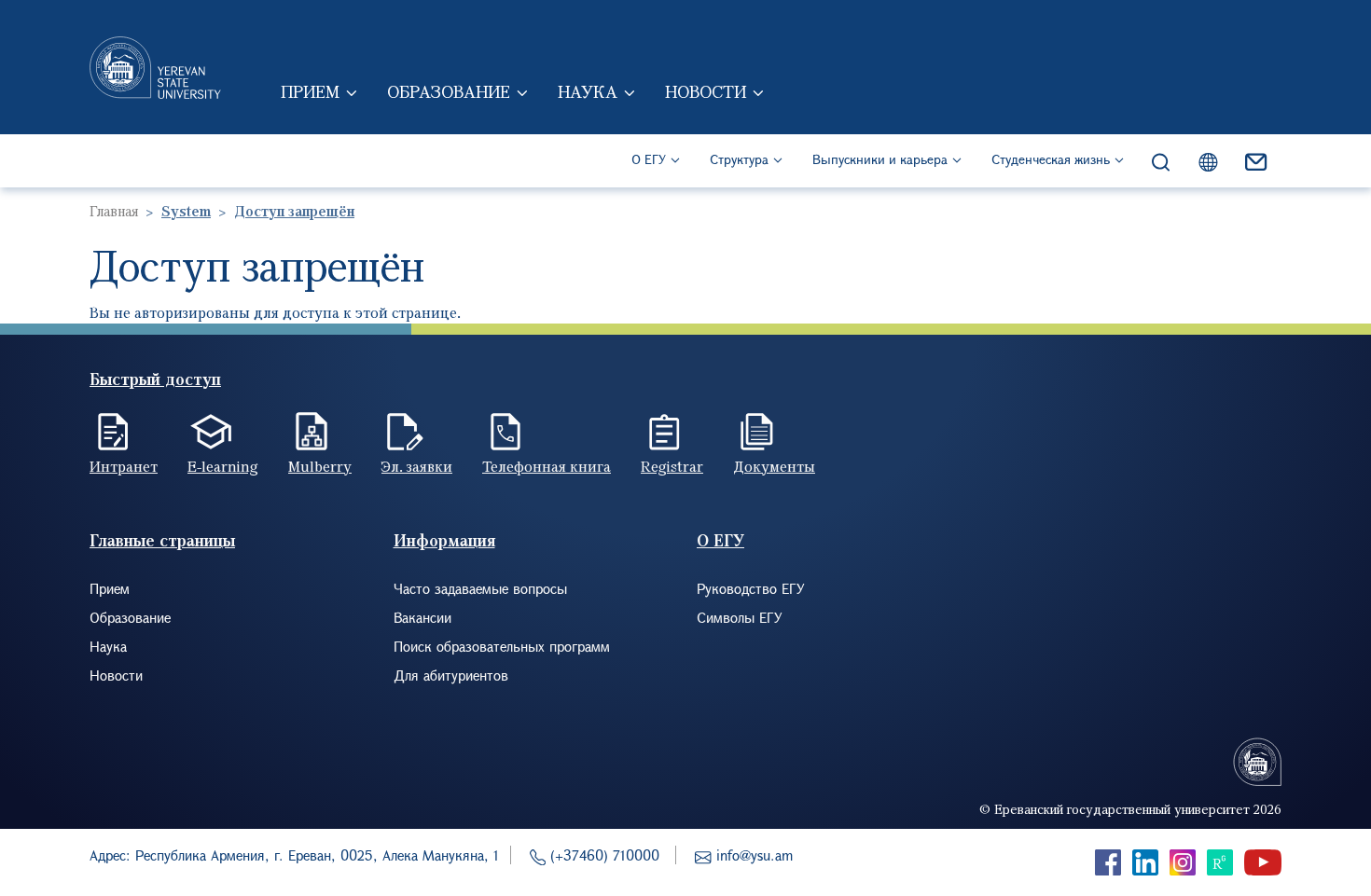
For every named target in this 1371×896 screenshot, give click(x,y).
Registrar (672, 466)
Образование (448, 91)
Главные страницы (162, 540)
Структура (739, 159)
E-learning (222, 466)
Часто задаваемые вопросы (480, 588)
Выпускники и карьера (880, 159)
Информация (444, 540)
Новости (705, 91)
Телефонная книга (546, 466)
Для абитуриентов (451, 675)
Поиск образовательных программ (502, 646)
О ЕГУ (648, 159)
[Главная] (155, 67)
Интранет (124, 466)
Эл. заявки (416, 466)
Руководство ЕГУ (751, 588)
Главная (114, 210)
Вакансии (422, 617)
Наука (587, 91)
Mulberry (320, 466)
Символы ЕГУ (739, 617)
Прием (310, 91)
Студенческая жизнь (1050, 159)
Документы (774, 466)
